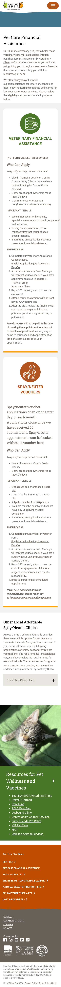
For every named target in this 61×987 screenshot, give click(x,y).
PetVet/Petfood (22, 800)
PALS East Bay (21, 808)
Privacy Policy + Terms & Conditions (40, 983)
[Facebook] (5, 939)
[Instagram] (10, 939)
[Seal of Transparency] (42, 951)
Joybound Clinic (22, 812)
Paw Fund (18, 804)
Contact (8, 917)
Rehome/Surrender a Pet (18, 893)
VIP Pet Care (20, 825)
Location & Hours (13, 920)
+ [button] (53, 680)
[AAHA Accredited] (8, 951)
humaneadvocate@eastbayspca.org (30, 597)
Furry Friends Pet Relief (26, 821)
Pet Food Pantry (13, 874)
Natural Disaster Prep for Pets (22, 887)
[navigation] (54, 5)
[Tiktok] (28, 939)
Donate (7, 928)
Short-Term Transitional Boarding (24, 880)
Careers (8, 924)
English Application (22, 263)
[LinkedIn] (22, 939)
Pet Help (8, 862)
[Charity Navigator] (25, 950)
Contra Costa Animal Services (31, 817)
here (40, 443)
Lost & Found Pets (14, 899)
